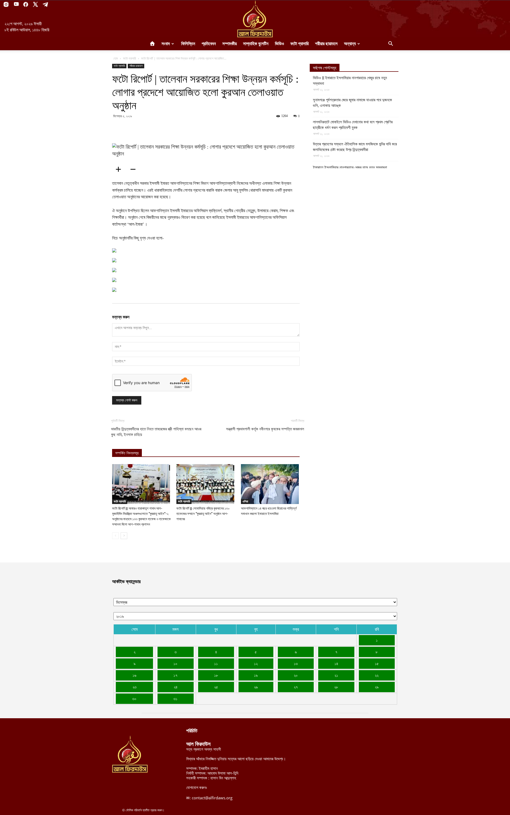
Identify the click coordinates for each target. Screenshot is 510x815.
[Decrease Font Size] (134, 169)
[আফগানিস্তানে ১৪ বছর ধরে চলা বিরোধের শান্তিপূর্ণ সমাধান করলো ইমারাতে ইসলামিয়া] (270, 484)
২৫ (216, 687)
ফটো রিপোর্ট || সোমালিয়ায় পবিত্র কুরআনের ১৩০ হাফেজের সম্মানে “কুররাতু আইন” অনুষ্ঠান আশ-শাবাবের (203, 513)
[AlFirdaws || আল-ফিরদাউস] (255, 18)
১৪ (336, 663)
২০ (296, 675)
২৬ (256, 687)
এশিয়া (245, 501)
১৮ (216, 675)
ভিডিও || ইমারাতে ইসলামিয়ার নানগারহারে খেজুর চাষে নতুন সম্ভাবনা (350, 80)
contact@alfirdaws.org (212, 797)
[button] (390, 44)
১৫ (377, 663)
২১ (336, 675)
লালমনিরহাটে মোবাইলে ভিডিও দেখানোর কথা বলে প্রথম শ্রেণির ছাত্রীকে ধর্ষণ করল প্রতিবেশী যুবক (353, 125)
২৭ (296, 687)
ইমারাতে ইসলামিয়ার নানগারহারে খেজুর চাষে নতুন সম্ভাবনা (350, 167)
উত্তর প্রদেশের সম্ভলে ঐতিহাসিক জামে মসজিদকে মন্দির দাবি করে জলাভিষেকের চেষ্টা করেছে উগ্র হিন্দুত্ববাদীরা (355, 147)
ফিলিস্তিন (188, 43)
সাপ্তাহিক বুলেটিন (256, 43)
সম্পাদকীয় (229, 43)
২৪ (175, 687)
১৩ (296, 663)
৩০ (134, 698)
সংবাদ (166, 43)
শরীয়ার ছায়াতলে (326, 43)
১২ (256, 663)
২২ (377, 675)
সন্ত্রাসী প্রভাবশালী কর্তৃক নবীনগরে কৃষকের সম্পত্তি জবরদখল (265, 429)
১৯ (256, 675)
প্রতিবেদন (209, 43)
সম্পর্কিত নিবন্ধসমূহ (127, 453)
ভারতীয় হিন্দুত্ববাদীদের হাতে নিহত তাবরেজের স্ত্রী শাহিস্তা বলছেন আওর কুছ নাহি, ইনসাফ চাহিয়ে (156, 432)
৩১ (175, 698)
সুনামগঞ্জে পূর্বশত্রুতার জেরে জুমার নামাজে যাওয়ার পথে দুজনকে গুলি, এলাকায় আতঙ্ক (352, 103)
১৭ (175, 675)
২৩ (135, 687)
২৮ (336, 687)
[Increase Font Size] (120, 169)
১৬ (134, 675)
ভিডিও (279, 43)
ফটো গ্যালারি (299, 43)
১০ (175, 663)
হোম (115, 58)
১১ (216, 663)
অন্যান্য (350, 43)
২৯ (377, 687)
